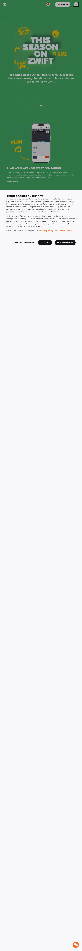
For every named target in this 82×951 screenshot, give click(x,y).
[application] (76, 945)
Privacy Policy (46, 231)
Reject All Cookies (65, 242)
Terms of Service (64, 231)
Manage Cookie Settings (25, 242)
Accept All (45, 242)
